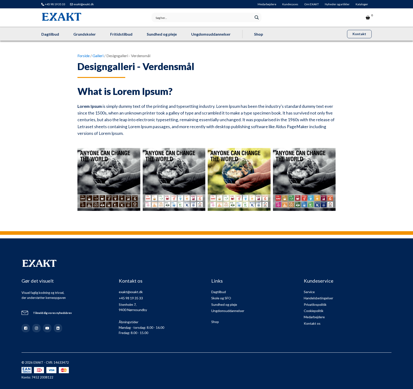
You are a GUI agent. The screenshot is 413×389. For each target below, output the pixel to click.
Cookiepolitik (313, 311)
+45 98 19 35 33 (55, 4)
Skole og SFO (221, 298)
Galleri (97, 55)
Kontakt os (312, 323)
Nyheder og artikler (337, 4)
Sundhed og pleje (162, 34)
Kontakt (359, 34)
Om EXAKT (311, 4)
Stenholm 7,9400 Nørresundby (133, 307)
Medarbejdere (267, 4)
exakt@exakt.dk (84, 4)
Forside (83, 55)
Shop (258, 34)
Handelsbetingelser (318, 298)
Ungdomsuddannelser (211, 34)
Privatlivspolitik (315, 304)
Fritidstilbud (121, 34)
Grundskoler (84, 34)
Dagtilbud (50, 34)
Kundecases (290, 4)
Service (309, 292)
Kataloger (362, 4)
